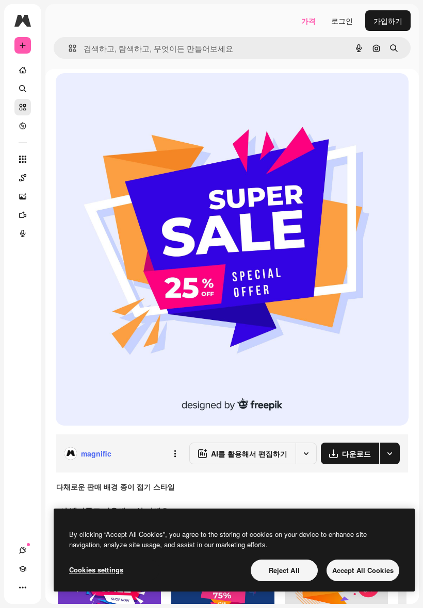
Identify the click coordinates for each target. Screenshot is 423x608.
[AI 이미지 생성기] (22, 196)
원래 (115, 92)
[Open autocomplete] (68, 48)
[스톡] (22, 107)
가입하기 (387, 20)
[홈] (22, 70)
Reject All (284, 570)
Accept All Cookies (363, 570)
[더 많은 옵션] (175, 453)
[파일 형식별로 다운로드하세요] (389, 453)
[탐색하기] (22, 125)
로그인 (342, 20)
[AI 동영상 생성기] (22, 215)
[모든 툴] (22, 159)
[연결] (22, 550)
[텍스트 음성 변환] (22, 233)
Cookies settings (96, 570)
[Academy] (22, 569)
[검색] (22, 88)
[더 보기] (22, 587)
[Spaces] (22, 178)
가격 (308, 20)
